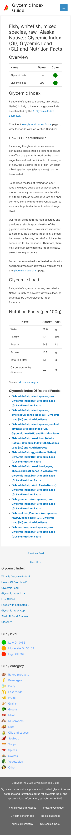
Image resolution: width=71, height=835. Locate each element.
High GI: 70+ (16, 654)
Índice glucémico (50, 815)
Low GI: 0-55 (16, 642)
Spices (12, 750)
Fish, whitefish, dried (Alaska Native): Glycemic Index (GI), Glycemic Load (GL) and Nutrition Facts (34, 490)
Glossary (6, 622)
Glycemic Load (10, 587)
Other (12, 767)
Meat (11, 715)
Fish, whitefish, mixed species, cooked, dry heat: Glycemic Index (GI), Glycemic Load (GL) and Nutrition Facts (35, 429)
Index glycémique (53, 807)
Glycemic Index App (13, 610)
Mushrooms (15, 721)
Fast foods (15, 692)
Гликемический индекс (22, 807)
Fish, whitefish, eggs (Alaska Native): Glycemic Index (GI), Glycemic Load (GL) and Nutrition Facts (34, 457)
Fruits (12, 697)
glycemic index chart (25, 270)
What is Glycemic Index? (15, 576)
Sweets (13, 756)
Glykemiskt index (50, 823)
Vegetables (15, 761)
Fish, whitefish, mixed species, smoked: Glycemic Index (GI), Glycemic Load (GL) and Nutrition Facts (35, 415)
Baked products (18, 674)
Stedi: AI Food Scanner (14, 616)
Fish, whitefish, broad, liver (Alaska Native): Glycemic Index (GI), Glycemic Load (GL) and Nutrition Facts (35, 443)
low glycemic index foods (37, 124)
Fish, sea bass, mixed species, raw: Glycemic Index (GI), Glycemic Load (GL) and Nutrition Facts (33, 532)
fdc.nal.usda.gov (28, 382)
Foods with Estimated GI (15, 604)
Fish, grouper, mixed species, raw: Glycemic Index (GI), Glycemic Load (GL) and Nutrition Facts (33, 504)
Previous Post (36, 553)
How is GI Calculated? (14, 582)
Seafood (13, 738)
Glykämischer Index (22, 815)
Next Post (36, 562)
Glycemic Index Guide (28, 7)
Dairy (11, 686)
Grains (12, 703)
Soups (12, 744)
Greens (12, 709)
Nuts (11, 727)
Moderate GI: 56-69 (21, 648)
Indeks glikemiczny (22, 823)
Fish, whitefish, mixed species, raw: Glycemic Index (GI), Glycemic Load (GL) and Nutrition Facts (33, 401)
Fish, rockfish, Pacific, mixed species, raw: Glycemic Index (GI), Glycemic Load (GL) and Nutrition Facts (34, 518)
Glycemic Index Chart (14, 593)
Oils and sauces (18, 732)
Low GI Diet (8, 599)
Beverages (15, 680)
